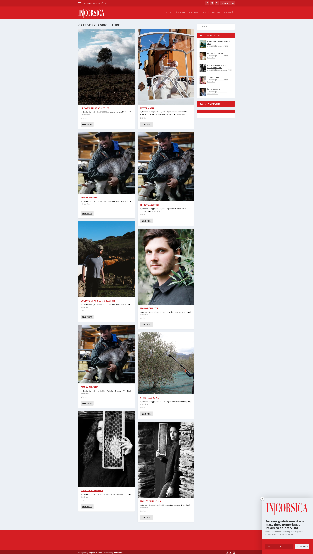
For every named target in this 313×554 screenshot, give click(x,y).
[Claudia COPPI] (203, 80)
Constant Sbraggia (89, 112)
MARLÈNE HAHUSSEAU (151, 501)
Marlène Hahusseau (92, 490)
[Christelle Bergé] (166, 363)
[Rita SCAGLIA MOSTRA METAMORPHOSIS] (203, 68)
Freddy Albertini (90, 387)
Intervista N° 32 (179, 505)
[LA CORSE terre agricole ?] (106, 67)
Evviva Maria (147, 108)
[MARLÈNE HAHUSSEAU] (166, 460)
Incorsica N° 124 (222, 46)
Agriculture (111, 112)
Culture (216, 13)
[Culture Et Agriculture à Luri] (106, 259)
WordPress (118, 552)
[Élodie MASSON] (203, 92)
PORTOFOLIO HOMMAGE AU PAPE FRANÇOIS (155, 114)
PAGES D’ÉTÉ (211, 58)
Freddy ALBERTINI (149, 205)
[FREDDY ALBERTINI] (106, 163)
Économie (180, 13)
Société (205, 13)
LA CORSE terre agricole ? (95, 108)
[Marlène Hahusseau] (106, 449)
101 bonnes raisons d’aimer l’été (218, 42)
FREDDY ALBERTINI (90, 197)
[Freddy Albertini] (106, 354)
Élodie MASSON (213, 89)
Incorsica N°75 (180, 312)
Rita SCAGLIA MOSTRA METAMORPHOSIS (216, 66)
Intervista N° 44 (121, 494)
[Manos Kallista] (166, 267)
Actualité (228, 13)
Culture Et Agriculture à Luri (98, 300)
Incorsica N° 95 (180, 209)
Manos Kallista (149, 308)
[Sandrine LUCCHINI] (203, 56)
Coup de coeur (221, 92)
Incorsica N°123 (99, 3)
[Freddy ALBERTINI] (166, 166)
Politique (193, 13)
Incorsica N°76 (121, 305)
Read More (87, 124)
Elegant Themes (95, 552)
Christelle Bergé (149, 397)
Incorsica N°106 (121, 201)
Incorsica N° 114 (121, 112)
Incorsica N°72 (180, 402)
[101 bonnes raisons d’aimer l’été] (203, 44)
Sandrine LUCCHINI (215, 53)
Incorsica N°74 (120, 391)
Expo (218, 70)
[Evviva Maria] (166, 67)
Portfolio (143, 211)
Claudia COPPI (213, 77)
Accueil (169, 13)
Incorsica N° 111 (181, 112)
